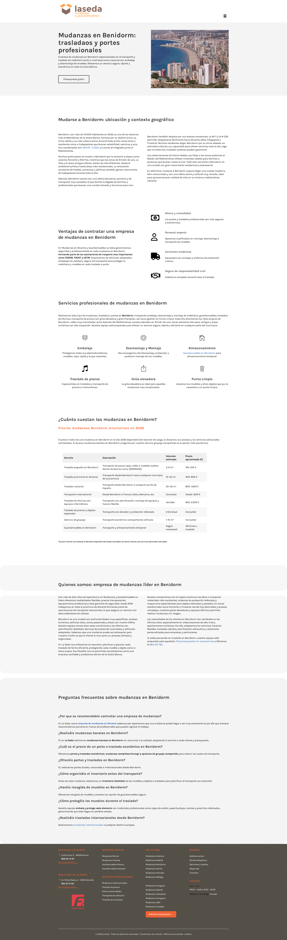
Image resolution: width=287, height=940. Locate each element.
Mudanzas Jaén (153, 902)
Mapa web (194, 868)
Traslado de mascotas (112, 899)
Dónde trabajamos (198, 860)
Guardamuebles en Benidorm (199, 353)
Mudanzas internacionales (114, 883)
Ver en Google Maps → (68, 862)
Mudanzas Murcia (110, 856)
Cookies (188, 934)
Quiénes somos (197, 856)
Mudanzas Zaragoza (155, 885)
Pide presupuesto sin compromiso (195, 641)
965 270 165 (156, 644)
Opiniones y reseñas (199, 864)
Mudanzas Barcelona (156, 864)
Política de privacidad (173, 934)
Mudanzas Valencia (155, 856)
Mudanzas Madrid (154, 860)
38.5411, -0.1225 (91, 147)
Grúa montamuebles (111, 891)
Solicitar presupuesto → (161, 914)
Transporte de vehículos (113, 895)
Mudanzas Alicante (111, 860)
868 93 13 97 (67, 859)
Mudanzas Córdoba (155, 906)
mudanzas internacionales (88, 824)
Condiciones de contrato (151, 934)
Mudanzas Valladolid (156, 894)
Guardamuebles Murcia (113, 864)
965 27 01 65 (67, 883)
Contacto (194, 873)
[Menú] (225, 16)
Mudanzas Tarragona (156, 898)
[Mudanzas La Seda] (85, 10)
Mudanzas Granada (155, 873)
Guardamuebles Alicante (113, 868)
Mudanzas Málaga (154, 877)
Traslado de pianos (111, 887)
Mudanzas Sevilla (154, 868)
